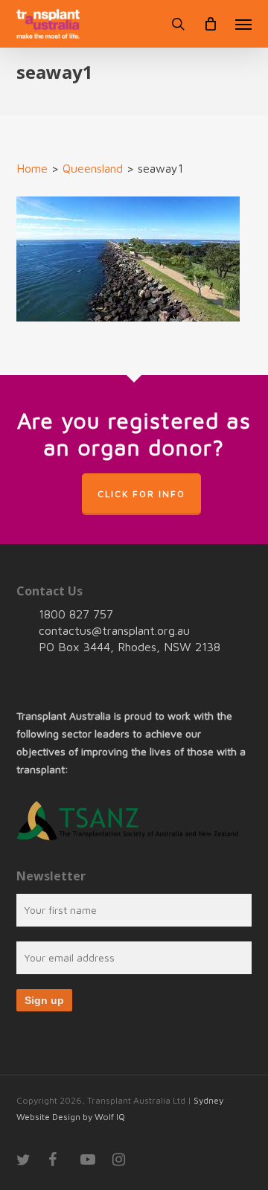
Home (32, 168)
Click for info (141, 493)
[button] (243, 23)
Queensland (93, 168)
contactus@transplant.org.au (114, 630)
